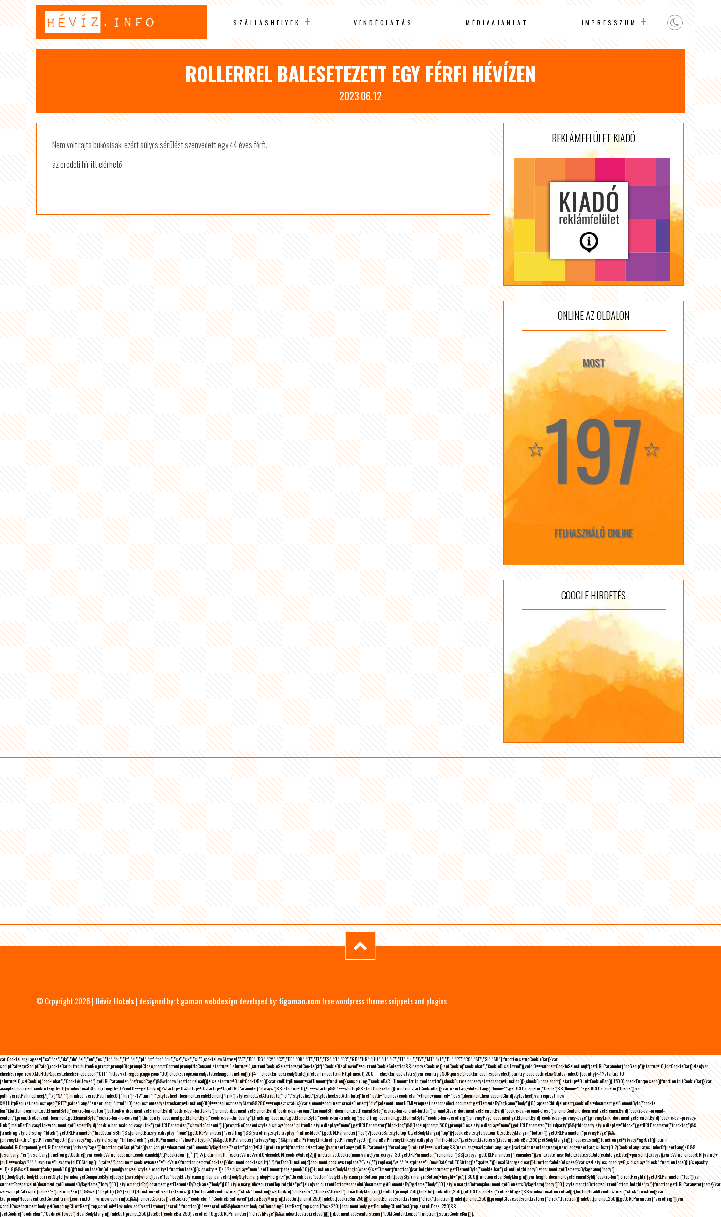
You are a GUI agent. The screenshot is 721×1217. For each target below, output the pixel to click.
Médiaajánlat (497, 22)
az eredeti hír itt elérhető (87, 164)
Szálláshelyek (266, 22)
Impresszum (609, 22)
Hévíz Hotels (114, 1000)
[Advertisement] (593, 676)
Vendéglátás (383, 22)
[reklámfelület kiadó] (593, 219)
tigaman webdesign (207, 1000)
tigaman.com (299, 1000)
